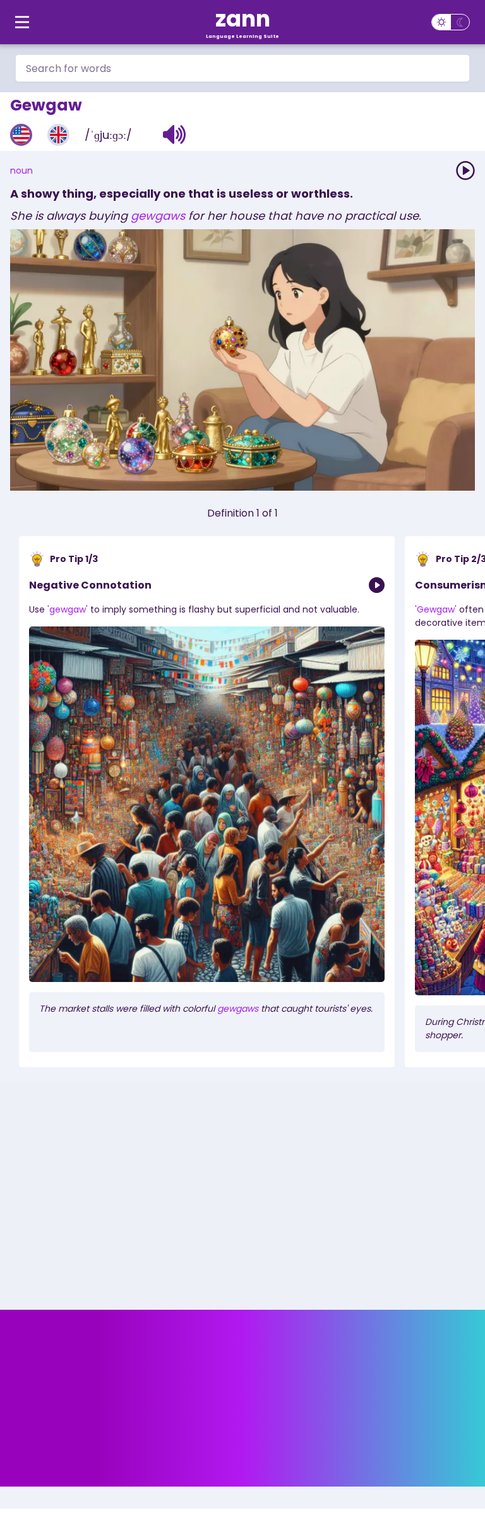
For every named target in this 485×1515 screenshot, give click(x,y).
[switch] (450, 22)
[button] (174, 134)
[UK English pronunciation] (58, 135)
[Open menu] (22, 22)
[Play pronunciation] (465, 170)
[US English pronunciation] (21, 135)
